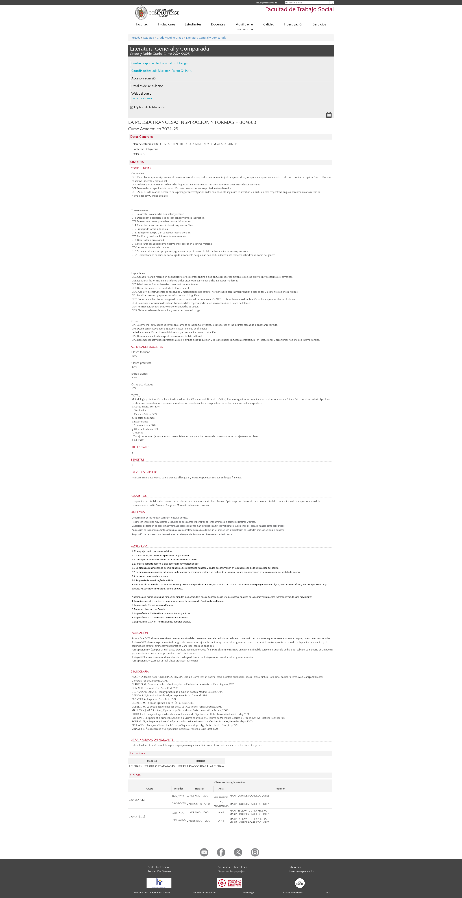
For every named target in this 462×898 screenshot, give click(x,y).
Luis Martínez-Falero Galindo (171, 71)
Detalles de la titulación (147, 86)
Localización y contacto (204, 892)
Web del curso (141, 94)
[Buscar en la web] (332, 2)
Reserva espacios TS (301, 871)
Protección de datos (293, 892)
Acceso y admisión (144, 78)
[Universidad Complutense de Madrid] (157, 12)
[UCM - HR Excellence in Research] (159, 882)
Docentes (218, 24)
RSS (328, 892)
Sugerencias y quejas (231, 871)
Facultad (142, 24)
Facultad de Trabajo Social (299, 9)
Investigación (293, 24)
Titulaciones (166, 24)
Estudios (148, 37)
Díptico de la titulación (149, 107)
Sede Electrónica (158, 867)
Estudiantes (193, 24)
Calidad (268, 24)
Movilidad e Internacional (244, 27)
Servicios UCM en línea (232, 867)
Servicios (319, 24)
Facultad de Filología (174, 63)
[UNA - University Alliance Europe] (300, 882)
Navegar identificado (266, 2)
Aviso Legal (248, 892)
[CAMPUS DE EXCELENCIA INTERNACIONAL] (229, 882)
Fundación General (159, 871)
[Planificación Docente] (329, 116)
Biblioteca (295, 867)
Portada (135, 37)
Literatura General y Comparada (206, 37)
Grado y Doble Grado (170, 37)
